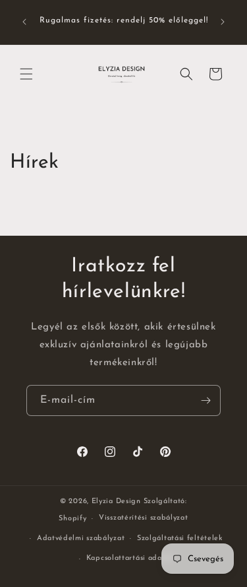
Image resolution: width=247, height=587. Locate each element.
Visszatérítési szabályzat (143, 518)
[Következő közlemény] (222, 21)
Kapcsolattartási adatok (129, 558)
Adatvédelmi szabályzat (80, 538)
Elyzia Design (116, 501)
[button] (26, 73)
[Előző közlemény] (24, 21)
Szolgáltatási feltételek (180, 538)
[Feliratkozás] (205, 400)
